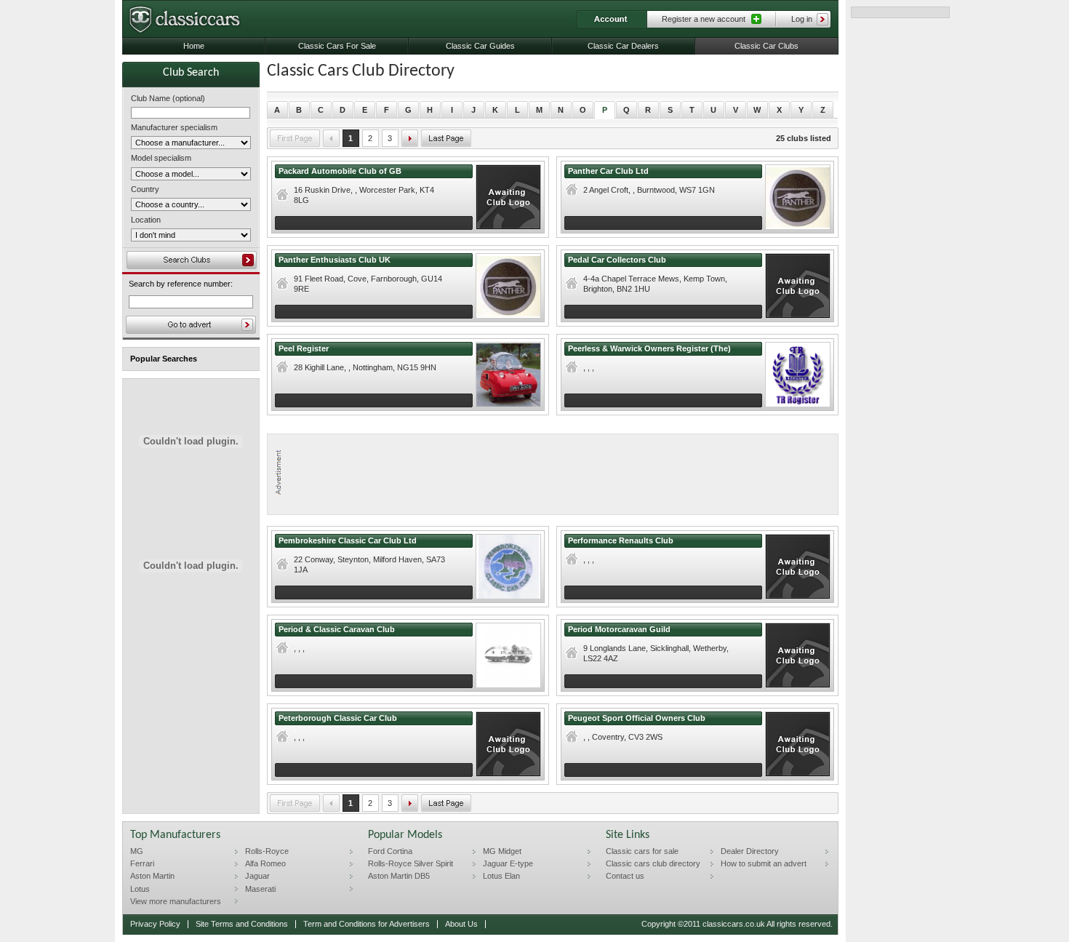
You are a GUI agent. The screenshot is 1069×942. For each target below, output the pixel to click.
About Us (461, 923)
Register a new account (703, 19)
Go (191, 325)
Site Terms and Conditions (242, 923)
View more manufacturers (175, 901)
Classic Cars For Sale (337, 45)
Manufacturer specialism (174, 127)
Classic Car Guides (480, 45)
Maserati (260, 889)
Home (193, 45)
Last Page (446, 138)
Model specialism (161, 157)
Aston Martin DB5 (399, 875)
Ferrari (142, 863)
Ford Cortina (390, 851)
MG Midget (502, 851)
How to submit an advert (763, 863)
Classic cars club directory (653, 863)
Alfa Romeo (265, 863)
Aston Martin (152, 875)
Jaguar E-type (508, 863)
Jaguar (257, 875)
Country (145, 189)
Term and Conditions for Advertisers (366, 923)
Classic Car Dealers (623, 45)
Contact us (625, 875)
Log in (801, 19)
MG (136, 851)
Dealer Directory (750, 851)
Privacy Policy (155, 923)
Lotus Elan (501, 875)
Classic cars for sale (642, 851)
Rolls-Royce (267, 851)
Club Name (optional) (168, 98)
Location (146, 219)
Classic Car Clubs (766, 45)
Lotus (140, 889)
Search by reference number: (181, 284)
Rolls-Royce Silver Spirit (410, 863)
